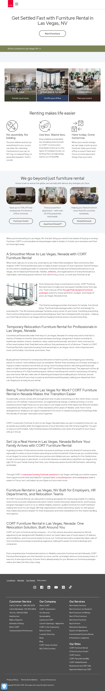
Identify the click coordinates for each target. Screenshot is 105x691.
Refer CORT (14, 627)
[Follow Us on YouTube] (56, 589)
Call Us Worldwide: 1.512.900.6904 (22, 609)
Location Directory (47, 634)
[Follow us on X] (70, 589)
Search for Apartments (78, 631)
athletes (52, 271)
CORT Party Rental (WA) (79, 659)
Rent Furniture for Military (79, 613)
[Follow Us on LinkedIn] (48, 589)
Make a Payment (16, 620)
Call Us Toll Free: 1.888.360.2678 (22, 605)
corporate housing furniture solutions (39, 474)
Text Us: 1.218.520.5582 (18, 613)
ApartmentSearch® (53, 224)
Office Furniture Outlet (78, 651)
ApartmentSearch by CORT (80, 669)
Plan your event (84, 98)
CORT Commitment (47, 609)
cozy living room (64, 477)
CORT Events (74, 655)
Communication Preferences (20, 631)
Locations (11, 580)
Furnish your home (20, 98)
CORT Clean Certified (48, 645)
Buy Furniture (74, 623)
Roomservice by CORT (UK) (80, 666)
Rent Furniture (52, 33)
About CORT (44, 605)
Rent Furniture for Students (80, 609)
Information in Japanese (79, 638)
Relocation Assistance (78, 627)
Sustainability (44, 616)
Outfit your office (52, 98)
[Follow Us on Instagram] (34, 589)
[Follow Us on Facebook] (41, 589)
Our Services (44, 613)
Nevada (20, 580)
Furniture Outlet (21, 221)
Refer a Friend (45, 631)
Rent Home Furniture (77, 605)
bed (53, 477)
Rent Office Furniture (78, 616)
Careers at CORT (46, 620)
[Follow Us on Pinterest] (63, 589)
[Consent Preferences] (4, 686)
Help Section (14, 616)
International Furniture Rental (81, 634)
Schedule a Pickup (16, 623)
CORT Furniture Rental (78, 648)
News (41, 638)
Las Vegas (30, 580)
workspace (83, 477)
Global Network (84, 221)
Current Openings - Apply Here (51, 623)
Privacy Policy (12, 680)
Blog (41, 641)
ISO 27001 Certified (47, 649)
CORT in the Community (49, 627)
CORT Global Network (78, 662)
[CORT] (12, 3)
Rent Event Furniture (77, 620)
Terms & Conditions (29, 680)
